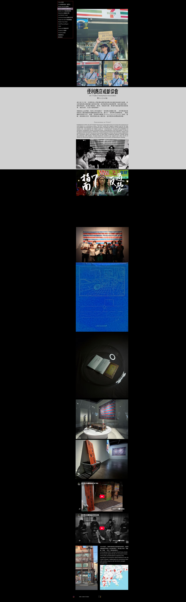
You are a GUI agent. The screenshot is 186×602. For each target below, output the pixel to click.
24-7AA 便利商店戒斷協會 (64, 8)
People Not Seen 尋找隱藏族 (65, 19)
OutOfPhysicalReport (63, 24)
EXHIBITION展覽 (62, 30)
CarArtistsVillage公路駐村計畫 (65, 17)
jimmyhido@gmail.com (108, 596)
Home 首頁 (61, 2)
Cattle (59, 26)
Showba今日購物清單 (63, 28)
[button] (66, 576)
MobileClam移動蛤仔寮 (63, 13)
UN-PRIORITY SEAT (63, 15)
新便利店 (60, 37)
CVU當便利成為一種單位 (64, 4)
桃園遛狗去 (61, 35)
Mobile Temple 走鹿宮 (63, 6)
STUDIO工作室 (61, 32)
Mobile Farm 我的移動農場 (64, 11)
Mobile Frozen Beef (62, 21)
